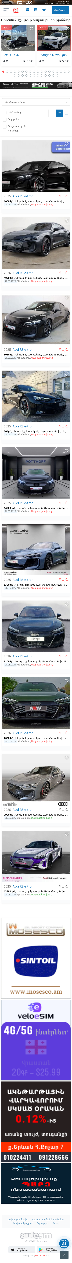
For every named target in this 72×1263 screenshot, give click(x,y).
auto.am (15, 10)
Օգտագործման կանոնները (48, 1219)
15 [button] (57, 72)
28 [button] (49, 75)
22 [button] (26, 75)
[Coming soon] (50, 1252)
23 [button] (30, 75)
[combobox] (36, 102)
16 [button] (61, 72)
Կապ (56, 1223)
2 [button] (7, 72)
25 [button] (38, 75)
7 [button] (26, 72)
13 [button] (49, 72)
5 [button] (19, 72)
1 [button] (3, 72)
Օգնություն (43, 1223)
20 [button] (19, 75)
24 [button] (34, 75)
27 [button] (46, 75)
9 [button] (34, 72)
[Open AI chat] (64, 1243)
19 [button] (15, 75)
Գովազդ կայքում (22, 1223)
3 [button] (11, 72)
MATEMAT (40, 1255)
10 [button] (38, 72)
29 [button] (53, 75)
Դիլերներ (13, 119)
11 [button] (42, 72)
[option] (18, 46)
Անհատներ (14, 112)
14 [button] (53, 72)
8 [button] (30, 72)
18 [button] (69, 72)
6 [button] (22, 72)
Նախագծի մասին (18, 1219)
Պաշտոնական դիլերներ (17, 128)
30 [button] (57, 75)
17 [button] (65, 72)
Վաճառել (60, 10)
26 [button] (42, 75)
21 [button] (22, 75)
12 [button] (46, 72)
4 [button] (15, 72)
